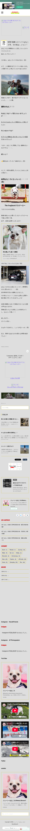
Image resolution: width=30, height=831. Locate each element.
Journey (21, 550)
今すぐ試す (20, 7)
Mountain (5, 556)
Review (13, 550)
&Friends (22, 559)
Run (22, 562)
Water (4, 553)
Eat (12, 553)
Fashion (13, 559)
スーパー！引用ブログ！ (7, 446)
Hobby (19, 553)
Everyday (14, 562)
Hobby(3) (3, 346)
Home (5, 562)
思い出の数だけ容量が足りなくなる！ (11, 419)
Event (4, 550)
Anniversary (16, 556)
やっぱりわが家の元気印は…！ (9, 432)
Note (5, 559)
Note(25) (7, 346)
